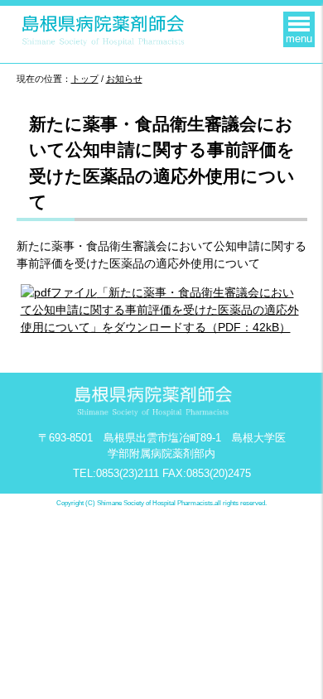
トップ (85, 79)
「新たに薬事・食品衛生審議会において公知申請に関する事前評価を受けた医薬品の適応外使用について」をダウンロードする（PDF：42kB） (160, 310)
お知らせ (124, 79)
